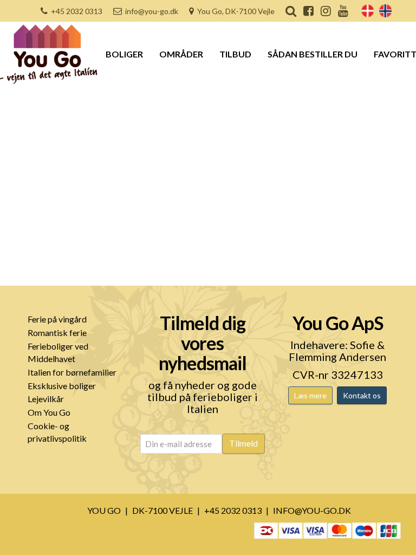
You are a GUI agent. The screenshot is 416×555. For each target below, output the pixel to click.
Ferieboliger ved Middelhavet (58, 352)
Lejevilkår (46, 398)
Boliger (124, 54)
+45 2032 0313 (76, 11)
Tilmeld (243, 443)
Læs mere (310, 395)
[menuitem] (367, 10)
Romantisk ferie (57, 332)
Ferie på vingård (57, 319)
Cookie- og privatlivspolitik (57, 432)
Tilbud (235, 54)
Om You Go (49, 412)
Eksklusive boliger (62, 385)
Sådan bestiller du (313, 54)
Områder (181, 54)
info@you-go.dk (151, 11)
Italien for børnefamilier (72, 372)
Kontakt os (362, 395)
